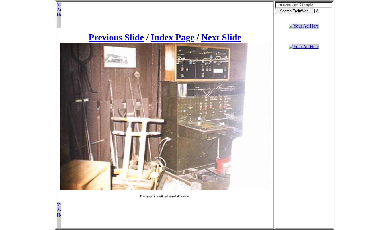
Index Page (172, 37)
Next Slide (221, 37)
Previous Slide (116, 37)
